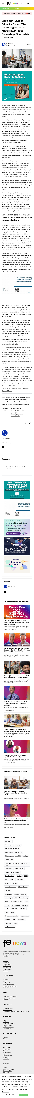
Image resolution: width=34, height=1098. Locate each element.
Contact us (6, 962)
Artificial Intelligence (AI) (12, 848)
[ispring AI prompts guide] (17, 546)
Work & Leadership (8, 984)
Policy (26, 901)
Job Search (6, 999)
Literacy (7, 890)
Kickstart (7, 883)
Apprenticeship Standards (12, 845)
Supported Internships (11, 916)
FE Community (7, 964)
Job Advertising (7, 1025)
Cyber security (19, 869)
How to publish (7, 1047)
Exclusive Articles (8, 1008)
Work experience (10, 927)
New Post (5, 1051)
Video (4, 1039)
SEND (6, 909)
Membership (6, 1057)
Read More (5, 1092)
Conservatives (9, 859)
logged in (17, 466)
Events (5, 1054)
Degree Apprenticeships (12, 872)
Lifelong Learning (23, 887)
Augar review (9, 852)
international (20, 879)
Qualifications (16, 905)
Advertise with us (8, 967)
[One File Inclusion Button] (17, 564)
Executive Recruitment (9, 998)
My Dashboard (7, 1052)
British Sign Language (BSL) (13, 856)
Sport (6, 912)
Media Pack (6, 1022)
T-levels (7, 919)
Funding (19, 876)
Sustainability (25, 916)
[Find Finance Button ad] (17, 527)
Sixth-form (14, 909)
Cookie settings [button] (11, 1095)
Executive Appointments (10, 996)
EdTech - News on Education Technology (17, 412)
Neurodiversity (23, 898)
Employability (6, 983)
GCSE (25, 876)
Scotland (25, 905)
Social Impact (6, 988)
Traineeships (21, 919)
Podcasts (5, 1037)
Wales (15, 923)
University (8, 923)
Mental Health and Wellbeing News (15, 894)
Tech (13, 919)
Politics (7, 905)
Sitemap (5, 971)
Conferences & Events (9, 1069)
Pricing (5, 1020)
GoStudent (9, 43)
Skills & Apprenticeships (10, 986)
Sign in (29, 3)
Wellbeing (17, 416)
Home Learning (9, 879)
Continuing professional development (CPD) (16, 864)
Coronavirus (8, 869)
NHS (6, 901)
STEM (12, 912)
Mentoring (8, 898)
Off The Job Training (16, 901)
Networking (6, 1072)
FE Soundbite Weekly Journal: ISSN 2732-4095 (16, 1011)
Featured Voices (7, 1010)
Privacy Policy (7, 969)
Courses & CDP (7, 1071)
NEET (15, 898)
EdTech (5, 981)
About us (5, 961)
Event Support (7, 1028)
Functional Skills (9, 876)
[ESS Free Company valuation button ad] (17, 490)
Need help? (6, 1059)
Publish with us (7, 966)
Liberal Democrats (10, 887)
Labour (15, 883)
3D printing (8, 841)
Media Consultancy (8, 1027)
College (26, 856)
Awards (5, 1067)
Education (5, 979)
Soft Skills (22, 909)
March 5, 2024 (10, 45)
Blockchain (18, 852)
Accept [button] (23, 1095)
